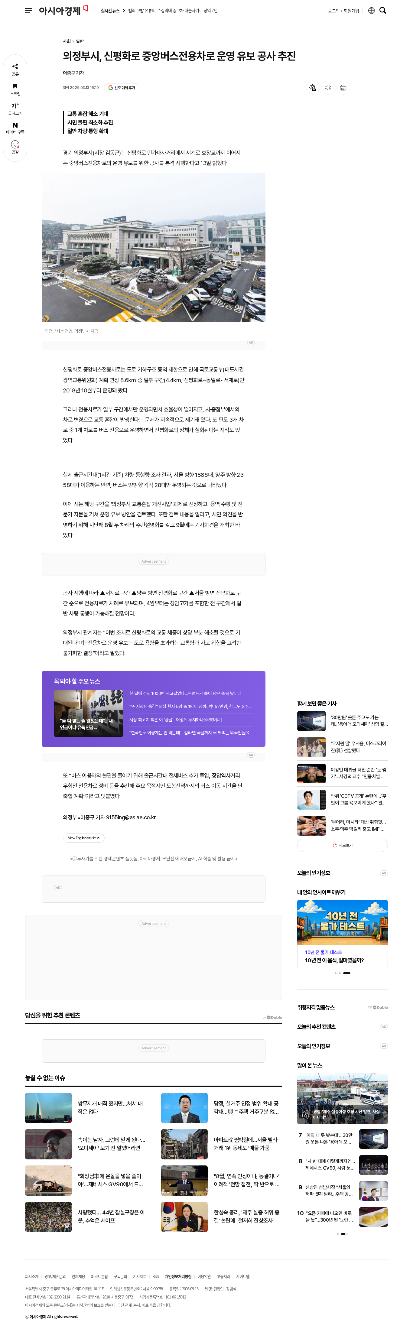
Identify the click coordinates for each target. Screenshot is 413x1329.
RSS (155, 1276)
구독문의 (120, 1276)
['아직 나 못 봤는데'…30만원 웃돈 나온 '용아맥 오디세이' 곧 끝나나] (373, 1147)
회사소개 (31, 1276)
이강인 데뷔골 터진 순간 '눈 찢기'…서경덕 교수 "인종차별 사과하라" (358, 773)
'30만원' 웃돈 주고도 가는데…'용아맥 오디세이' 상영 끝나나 (357, 721)
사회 (67, 41)
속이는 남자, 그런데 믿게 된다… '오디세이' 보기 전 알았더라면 (111, 1144)
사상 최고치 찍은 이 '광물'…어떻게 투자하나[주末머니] (175, 720)
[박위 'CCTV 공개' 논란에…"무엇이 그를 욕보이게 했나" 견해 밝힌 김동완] (311, 808)
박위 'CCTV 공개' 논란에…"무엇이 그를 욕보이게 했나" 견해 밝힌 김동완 (359, 800)
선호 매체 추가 (124, 88)
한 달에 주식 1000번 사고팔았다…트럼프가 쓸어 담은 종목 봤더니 (185, 693)
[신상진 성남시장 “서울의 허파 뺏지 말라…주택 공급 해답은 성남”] (373, 1199)
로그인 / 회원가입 (343, 11)
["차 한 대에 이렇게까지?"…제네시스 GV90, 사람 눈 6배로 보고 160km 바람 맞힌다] (373, 1173)
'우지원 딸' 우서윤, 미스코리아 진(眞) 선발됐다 (358, 747)
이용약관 (204, 1276)
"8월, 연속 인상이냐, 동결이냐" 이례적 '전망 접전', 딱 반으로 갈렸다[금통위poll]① (247, 1180)
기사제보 (139, 1276)
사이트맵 (242, 1276)
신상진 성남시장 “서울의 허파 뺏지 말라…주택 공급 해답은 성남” (329, 1194)
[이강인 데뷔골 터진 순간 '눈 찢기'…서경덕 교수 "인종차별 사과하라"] (311, 782)
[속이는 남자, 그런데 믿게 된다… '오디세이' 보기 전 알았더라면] (48, 1158)
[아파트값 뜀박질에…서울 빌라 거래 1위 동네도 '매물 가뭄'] (184, 1158)
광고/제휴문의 (55, 1276)
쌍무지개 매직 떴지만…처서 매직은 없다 (110, 1107)
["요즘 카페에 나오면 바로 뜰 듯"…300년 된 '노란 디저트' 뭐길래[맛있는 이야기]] (373, 1225)
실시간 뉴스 (110, 10)
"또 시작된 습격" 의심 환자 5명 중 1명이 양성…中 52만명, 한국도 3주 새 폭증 (191, 706)
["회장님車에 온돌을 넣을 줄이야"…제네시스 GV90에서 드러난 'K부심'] (48, 1194)
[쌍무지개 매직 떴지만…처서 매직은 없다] (48, 1121)
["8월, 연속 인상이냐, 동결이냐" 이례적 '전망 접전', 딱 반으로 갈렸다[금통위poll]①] (184, 1194)
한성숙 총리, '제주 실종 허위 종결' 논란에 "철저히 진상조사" (246, 1216)
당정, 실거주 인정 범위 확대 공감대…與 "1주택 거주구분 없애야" (246, 1108)
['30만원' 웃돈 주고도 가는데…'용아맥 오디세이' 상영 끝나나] (311, 729)
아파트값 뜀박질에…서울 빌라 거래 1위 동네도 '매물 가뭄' (245, 1144)
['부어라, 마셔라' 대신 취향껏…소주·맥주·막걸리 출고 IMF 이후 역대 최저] (311, 834)
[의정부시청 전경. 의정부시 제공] (153, 247)
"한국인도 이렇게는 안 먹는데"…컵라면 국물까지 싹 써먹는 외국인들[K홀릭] (191, 733)
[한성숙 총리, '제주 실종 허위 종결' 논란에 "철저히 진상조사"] (184, 1230)
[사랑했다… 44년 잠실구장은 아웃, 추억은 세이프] (48, 1230)
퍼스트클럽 (99, 1276)
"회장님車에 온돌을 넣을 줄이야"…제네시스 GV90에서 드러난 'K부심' (110, 1180)
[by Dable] (272, 1017)
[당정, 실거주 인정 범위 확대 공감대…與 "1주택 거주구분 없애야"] (184, 1121)
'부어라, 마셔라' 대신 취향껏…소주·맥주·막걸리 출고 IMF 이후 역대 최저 (358, 826)
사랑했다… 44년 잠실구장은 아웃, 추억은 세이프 (111, 1216)
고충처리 (223, 1276)
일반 (80, 41)
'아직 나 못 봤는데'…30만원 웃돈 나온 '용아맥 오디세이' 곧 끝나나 (328, 1142)
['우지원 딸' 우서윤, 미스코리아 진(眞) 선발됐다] (311, 756)
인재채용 (78, 1276)
